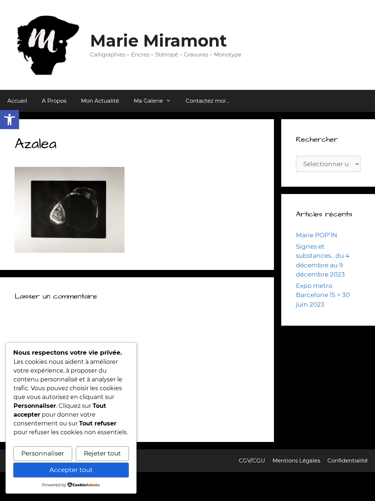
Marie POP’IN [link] (316, 235)
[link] (9, 119)
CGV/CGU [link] (252, 460)
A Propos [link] (54, 100)
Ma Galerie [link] (148, 100)
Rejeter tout (102, 453)
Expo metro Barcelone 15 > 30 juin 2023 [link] (323, 295)
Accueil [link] (17, 100)
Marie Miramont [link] (158, 40)
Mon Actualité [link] (100, 100)
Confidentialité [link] (347, 460)
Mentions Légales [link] (296, 460)
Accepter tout (71, 469)
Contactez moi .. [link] (207, 100)
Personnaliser (42, 453)
